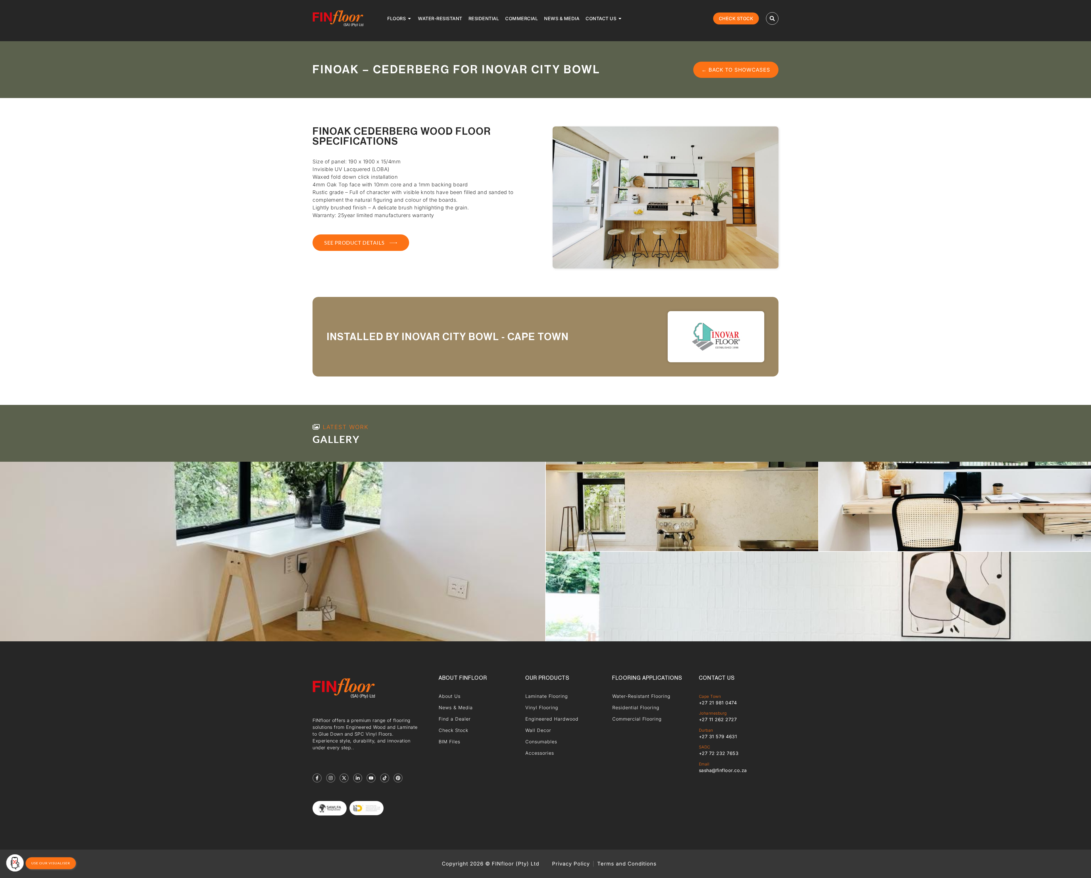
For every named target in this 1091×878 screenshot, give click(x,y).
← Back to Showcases (735, 70)
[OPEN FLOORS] (409, 18)
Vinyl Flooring (541, 707)
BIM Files (449, 741)
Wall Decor (538, 730)
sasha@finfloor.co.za (723, 770)
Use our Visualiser (50, 863)
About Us (450, 696)
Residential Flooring (635, 707)
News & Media (456, 707)
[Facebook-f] (317, 778)
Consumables (541, 741)
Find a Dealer (455, 719)
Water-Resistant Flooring (641, 696)
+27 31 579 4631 (718, 736)
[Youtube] (371, 778)
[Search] (772, 18)
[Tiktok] (384, 778)
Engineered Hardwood (551, 719)
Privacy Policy (571, 864)
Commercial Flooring (637, 719)
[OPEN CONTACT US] (620, 18)
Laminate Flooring (546, 696)
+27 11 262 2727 (718, 719)
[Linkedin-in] (357, 778)
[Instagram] (330, 778)
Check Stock (453, 730)
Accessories (539, 753)
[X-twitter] (344, 778)
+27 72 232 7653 (719, 753)
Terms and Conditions (627, 864)
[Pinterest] (398, 778)
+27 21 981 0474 (718, 703)
